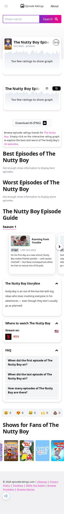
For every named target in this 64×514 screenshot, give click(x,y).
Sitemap (42, 481)
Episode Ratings (34, 6)
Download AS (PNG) (28, 123)
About (55, 6)
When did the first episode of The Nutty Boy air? (30, 362)
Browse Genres (25, 489)
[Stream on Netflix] (9, 337)
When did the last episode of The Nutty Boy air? (30, 376)
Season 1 (9, 227)
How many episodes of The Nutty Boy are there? (30, 390)
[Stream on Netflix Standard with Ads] (17, 337)
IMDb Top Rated (35, 485)
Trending (18, 485)
